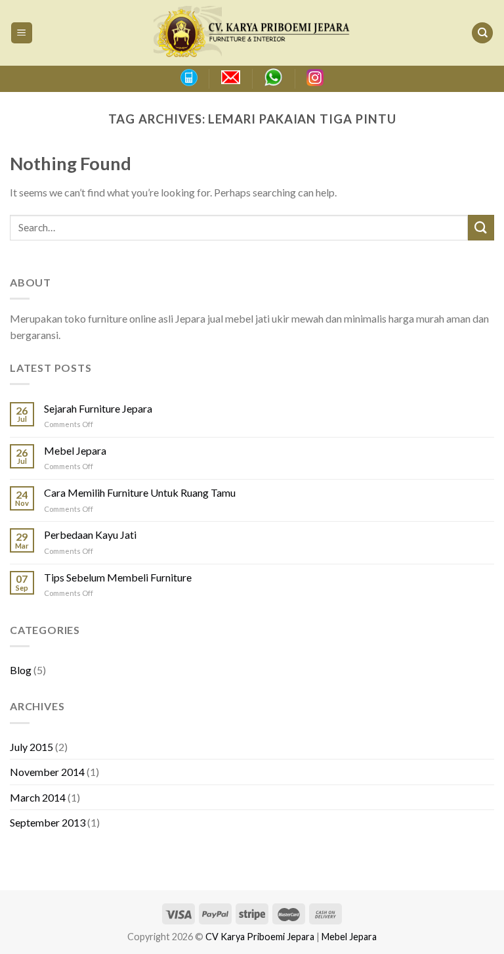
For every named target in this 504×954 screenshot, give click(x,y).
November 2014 (47, 771)
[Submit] (481, 227)
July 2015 (31, 746)
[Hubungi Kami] (188, 77)
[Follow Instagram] (315, 77)
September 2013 (47, 822)
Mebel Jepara (75, 450)
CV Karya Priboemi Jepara (259, 936)
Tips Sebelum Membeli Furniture (118, 577)
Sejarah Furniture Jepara (98, 408)
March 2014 (38, 797)
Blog (21, 670)
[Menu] (22, 33)
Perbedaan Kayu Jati (90, 534)
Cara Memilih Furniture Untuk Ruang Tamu (140, 492)
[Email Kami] (231, 77)
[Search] (482, 33)
